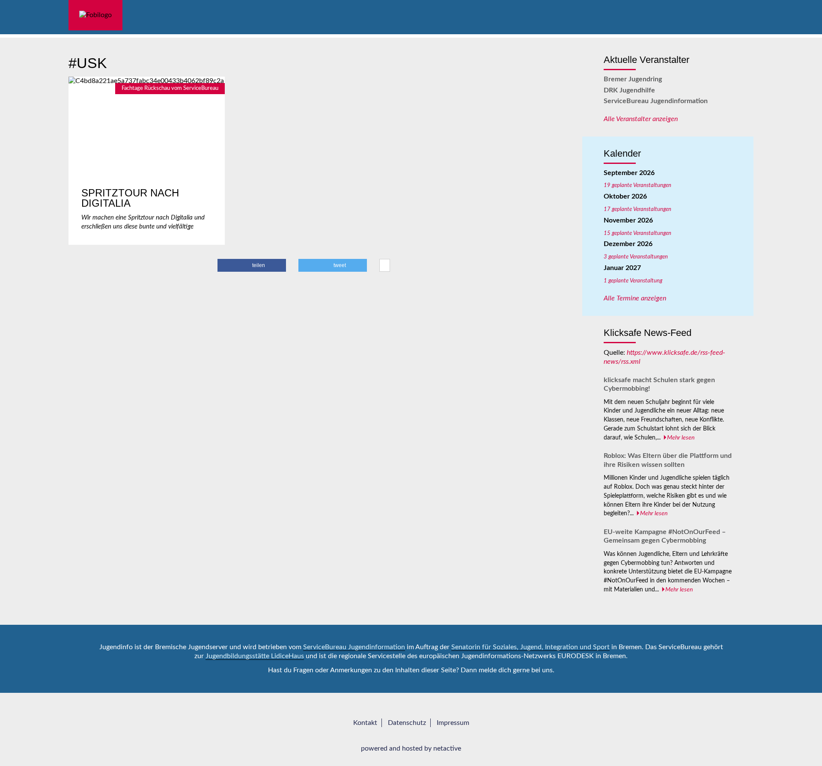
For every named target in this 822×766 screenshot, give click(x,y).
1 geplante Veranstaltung (633, 281)
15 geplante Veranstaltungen (637, 233)
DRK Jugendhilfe (629, 90)
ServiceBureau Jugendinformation (656, 101)
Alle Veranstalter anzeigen (641, 119)
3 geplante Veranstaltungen (636, 257)
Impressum (453, 722)
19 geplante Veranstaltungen (637, 185)
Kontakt (365, 722)
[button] (251, 265)
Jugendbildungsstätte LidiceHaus (255, 656)
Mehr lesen (680, 438)
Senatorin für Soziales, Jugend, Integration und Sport (530, 647)
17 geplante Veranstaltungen (637, 209)
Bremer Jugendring (633, 79)
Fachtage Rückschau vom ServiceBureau (170, 88)
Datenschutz (407, 722)
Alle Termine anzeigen (635, 298)
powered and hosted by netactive (411, 748)
